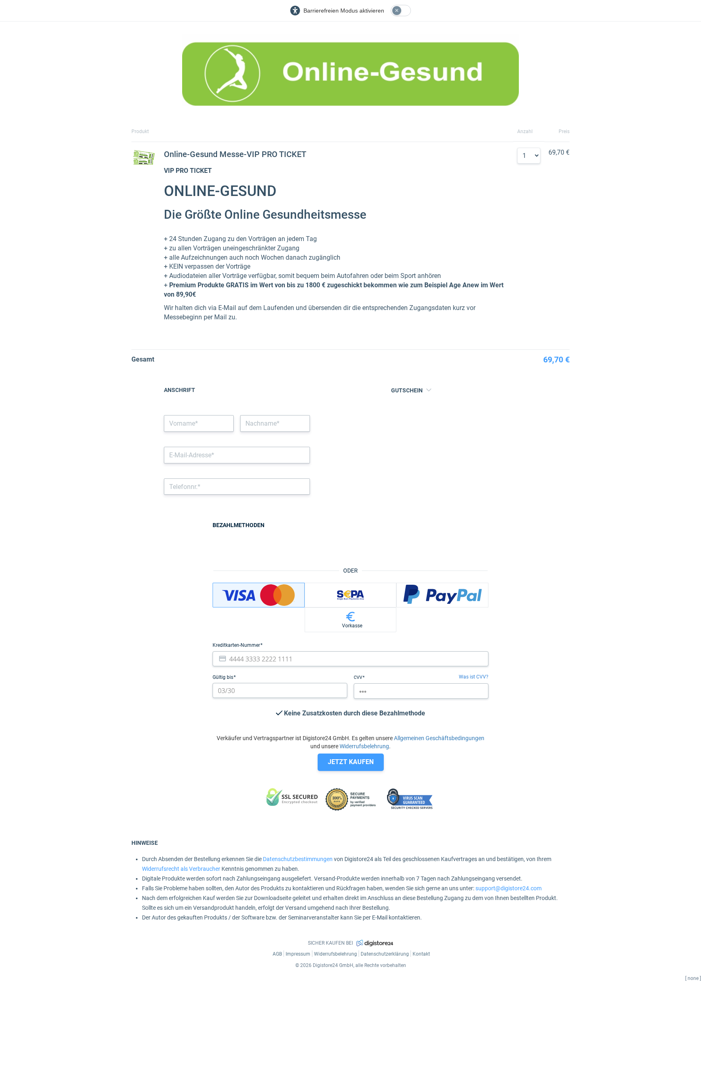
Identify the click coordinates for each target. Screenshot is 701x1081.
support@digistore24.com (508, 888)
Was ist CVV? (473, 677)
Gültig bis (223, 677)
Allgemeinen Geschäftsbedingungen (439, 738)
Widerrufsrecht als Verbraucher (181, 869)
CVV (358, 677)
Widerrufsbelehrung (364, 746)
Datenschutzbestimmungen (298, 859)
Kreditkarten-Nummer (237, 645)
